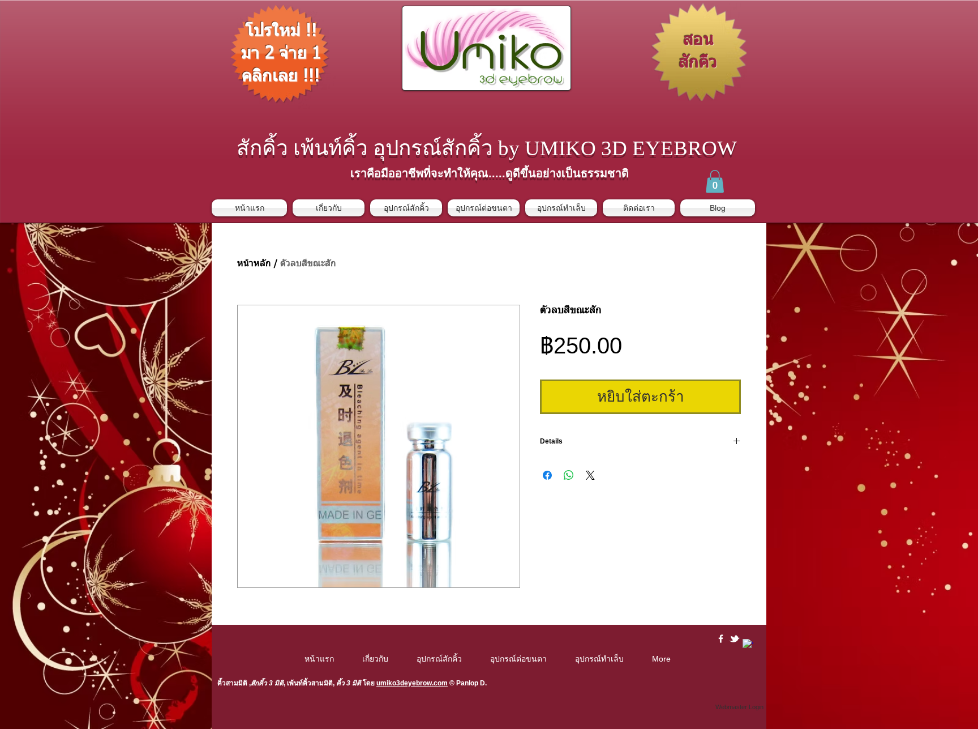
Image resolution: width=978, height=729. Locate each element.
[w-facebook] (720, 638)
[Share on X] (590, 475)
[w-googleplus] (748, 644)
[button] (714, 181)
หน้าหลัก (254, 263)
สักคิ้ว (259, 683)
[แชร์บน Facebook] (547, 475)
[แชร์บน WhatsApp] (569, 475)
